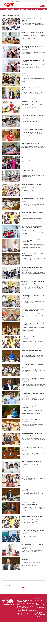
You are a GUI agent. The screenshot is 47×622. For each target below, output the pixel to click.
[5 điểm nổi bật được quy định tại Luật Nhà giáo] (11, 38)
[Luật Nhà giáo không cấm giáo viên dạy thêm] (11, 176)
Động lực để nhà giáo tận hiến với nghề (30, 157)
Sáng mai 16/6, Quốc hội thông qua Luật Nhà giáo (32, 213)
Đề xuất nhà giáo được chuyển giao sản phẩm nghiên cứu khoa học (32, 254)
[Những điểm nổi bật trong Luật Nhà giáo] (11, 190)
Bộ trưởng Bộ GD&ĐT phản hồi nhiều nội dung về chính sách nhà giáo (32, 448)
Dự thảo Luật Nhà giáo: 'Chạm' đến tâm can (31, 336)
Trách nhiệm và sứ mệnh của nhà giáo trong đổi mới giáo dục (32, 365)
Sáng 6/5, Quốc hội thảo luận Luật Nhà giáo (31, 516)
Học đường (37, 9)
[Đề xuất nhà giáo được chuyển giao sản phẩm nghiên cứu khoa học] (11, 259)
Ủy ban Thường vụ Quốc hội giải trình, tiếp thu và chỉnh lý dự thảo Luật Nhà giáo (32, 503)
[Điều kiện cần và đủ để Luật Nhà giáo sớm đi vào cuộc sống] (11, 66)
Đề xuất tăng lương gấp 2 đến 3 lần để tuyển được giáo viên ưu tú (32, 240)
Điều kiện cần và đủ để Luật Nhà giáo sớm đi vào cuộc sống (33, 61)
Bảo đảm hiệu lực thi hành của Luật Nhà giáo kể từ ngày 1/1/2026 (32, 47)
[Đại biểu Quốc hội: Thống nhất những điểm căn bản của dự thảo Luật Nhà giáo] (11, 287)
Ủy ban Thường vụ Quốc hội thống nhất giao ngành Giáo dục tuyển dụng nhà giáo (32, 227)
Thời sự (12, 9)
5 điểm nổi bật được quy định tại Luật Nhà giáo (32, 32)
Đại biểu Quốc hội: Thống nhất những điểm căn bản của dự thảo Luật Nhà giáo (32, 282)
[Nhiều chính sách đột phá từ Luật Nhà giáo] (11, 135)
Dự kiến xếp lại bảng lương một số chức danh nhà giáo (32, 116)
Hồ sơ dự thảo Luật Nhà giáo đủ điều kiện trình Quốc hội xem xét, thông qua (32, 586)
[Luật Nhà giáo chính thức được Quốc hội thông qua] (11, 204)
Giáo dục (8, 9)
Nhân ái (43, 9)
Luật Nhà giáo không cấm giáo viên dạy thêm (32, 170)
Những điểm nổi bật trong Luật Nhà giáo (31, 184)
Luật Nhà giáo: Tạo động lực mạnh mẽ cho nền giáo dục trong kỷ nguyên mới (32, 572)
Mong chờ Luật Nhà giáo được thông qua (31, 461)
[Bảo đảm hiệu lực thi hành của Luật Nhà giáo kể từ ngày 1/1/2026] (11, 52)
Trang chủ (3, 9)
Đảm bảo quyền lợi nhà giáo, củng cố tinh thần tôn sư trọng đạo (32, 296)
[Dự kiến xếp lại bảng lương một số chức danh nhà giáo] (11, 121)
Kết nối (27, 9)
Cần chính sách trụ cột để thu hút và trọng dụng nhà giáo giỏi (31, 268)
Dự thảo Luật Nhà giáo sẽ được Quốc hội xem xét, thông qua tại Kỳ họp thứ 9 (32, 531)
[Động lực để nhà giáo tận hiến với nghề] (11, 162)
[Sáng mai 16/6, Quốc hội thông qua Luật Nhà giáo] (11, 218)
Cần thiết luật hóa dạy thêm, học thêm (30, 475)
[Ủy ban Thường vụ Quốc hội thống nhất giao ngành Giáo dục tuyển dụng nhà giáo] (11, 231)
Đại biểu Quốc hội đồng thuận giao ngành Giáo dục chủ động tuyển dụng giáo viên (32, 351)
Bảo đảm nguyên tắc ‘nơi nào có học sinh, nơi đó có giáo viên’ (33, 19)
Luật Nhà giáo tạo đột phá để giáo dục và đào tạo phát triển (32, 406)
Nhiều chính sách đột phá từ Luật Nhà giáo (31, 129)
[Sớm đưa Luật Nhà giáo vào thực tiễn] (11, 148)
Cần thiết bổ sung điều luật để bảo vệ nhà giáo (32, 419)
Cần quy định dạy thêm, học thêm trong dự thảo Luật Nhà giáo (33, 559)
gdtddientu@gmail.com (33, 1)
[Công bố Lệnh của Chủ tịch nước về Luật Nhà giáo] (11, 93)
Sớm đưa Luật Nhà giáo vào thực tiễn (30, 143)
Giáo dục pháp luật (20, 9)
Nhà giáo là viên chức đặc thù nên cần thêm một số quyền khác (33, 614)
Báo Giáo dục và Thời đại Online (9, 5)
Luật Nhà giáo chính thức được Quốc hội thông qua (32, 199)
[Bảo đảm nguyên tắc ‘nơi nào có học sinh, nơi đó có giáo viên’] (11, 24)
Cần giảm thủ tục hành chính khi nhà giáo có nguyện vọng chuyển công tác (32, 545)
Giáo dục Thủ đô (42, 6)
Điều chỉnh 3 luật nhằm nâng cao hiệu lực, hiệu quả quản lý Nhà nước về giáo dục (32, 310)
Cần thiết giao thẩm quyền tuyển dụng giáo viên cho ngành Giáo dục (33, 600)
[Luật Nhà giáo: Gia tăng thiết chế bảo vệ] (11, 107)
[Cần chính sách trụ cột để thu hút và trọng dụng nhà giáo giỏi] (11, 273)
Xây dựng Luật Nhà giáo (11, 15)
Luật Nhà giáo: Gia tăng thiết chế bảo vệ (31, 101)
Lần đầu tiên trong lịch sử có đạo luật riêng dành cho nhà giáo (33, 74)
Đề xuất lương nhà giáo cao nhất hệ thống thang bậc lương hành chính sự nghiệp (33, 379)
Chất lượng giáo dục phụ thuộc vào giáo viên (32, 489)
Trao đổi (32, 9)
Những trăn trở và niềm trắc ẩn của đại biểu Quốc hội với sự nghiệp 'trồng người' (32, 434)
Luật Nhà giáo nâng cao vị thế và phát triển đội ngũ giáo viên (32, 323)
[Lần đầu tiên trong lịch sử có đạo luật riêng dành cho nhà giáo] (11, 79)
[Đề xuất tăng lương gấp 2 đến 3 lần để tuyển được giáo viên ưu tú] (11, 245)
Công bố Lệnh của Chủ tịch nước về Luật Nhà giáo (32, 88)
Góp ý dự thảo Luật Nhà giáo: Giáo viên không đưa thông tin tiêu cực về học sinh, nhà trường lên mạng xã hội (32, 394)
